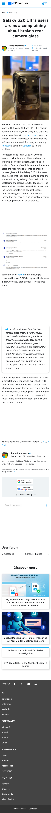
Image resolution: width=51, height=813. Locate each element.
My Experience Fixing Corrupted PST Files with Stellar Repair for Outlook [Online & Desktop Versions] (25, 602)
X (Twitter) (21, 684)
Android (5, 732)
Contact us (33, 809)
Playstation (7, 771)
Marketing (6, 709)
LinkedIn (36, 684)
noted (21, 274)
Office (4, 743)
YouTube (28, 684)
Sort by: (29, 554)
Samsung (13, 13)
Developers (7, 699)
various (27, 135)
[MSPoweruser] (18, 3)
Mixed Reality (8, 799)
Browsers (6, 789)
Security (5, 714)
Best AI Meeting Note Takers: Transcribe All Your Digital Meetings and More (25, 640)
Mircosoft (6, 727)
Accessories (7, 766)
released (6, 145)
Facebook (14, 684)
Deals (4, 755)
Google (5, 737)
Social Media (7, 794)
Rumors (5, 760)
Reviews (5, 784)
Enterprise (7, 704)
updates (27, 145)
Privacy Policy (19, 809)
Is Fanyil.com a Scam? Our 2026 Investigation (25, 652)
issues (35, 135)
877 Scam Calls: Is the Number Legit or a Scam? (25, 665)
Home (4, 13)
